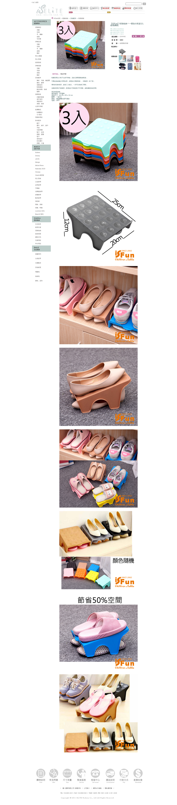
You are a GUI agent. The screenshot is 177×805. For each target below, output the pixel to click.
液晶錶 (37, 201)
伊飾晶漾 (38, 41)
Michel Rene (39, 165)
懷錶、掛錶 (39, 204)
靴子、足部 (40, 132)
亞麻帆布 (38, 263)
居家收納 (38, 230)
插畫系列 (38, 254)
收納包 (37, 276)
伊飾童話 (38, 27)
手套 (38, 128)
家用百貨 (38, 227)
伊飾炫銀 (38, 66)
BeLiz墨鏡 (38, 56)
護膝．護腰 (40, 134)
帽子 (38, 123)
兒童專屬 (39, 130)
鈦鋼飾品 (38, 109)
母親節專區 (39, 117)
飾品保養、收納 (41, 89)
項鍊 (38, 30)
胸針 (38, 53)
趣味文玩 (38, 237)
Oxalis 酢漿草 (39, 175)
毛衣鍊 (38, 39)
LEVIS (37, 159)
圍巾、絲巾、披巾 (42, 125)
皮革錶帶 (38, 185)
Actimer (37, 152)
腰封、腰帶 (40, 83)
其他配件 (38, 78)
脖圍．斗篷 (40, 143)
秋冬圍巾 (39, 141)
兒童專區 (38, 240)
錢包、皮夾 (39, 281)
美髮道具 (39, 101)
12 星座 (39, 114)
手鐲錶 (37, 188)
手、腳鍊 (39, 34)
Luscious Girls (40, 211)
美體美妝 (38, 94)
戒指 (38, 37)
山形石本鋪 (39, 106)
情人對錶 (38, 178)
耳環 (38, 32)
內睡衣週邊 (40, 97)
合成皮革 (38, 258)
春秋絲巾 (39, 139)
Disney (37, 156)
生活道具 (38, 224)
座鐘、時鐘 (39, 208)
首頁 (57, 18)
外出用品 (38, 243)
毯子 (38, 136)
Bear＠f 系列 (39, 214)
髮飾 (38, 91)
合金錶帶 (38, 182)
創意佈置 (38, 234)
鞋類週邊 (39, 87)
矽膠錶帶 (38, 195)
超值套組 (38, 62)
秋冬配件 (38, 120)
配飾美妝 (65, 18)
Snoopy (37, 172)
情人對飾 (38, 59)
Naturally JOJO (40, 169)
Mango (37, 162)
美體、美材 (40, 104)
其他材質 (38, 267)
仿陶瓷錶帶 (39, 191)
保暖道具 (39, 85)
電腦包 (37, 272)
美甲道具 (39, 99)
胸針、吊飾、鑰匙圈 (43, 80)
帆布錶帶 (38, 198)
